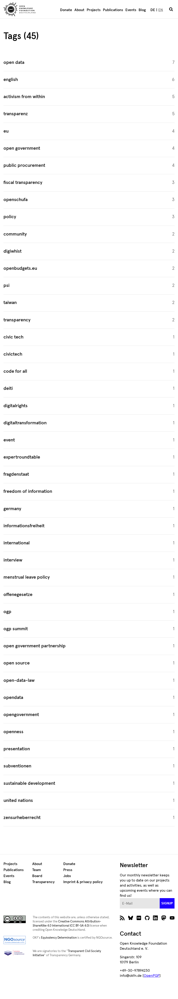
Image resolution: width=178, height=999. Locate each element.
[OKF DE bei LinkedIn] (155, 919)
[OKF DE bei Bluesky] (130, 919)
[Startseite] (25, 10)
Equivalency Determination (59, 937)
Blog (142, 10)
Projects (94, 10)
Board (37, 876)
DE (152, 10)
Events (130, 10)
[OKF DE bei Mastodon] (163, 919)
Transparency (43, 882)
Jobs (67, 876)
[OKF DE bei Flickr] (139, 919)
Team (36, 870)
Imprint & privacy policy (83, 882)
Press (67, 870)
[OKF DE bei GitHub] (147, 919)
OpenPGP (151, 975)
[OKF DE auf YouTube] (172, 919)
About (79, 10)
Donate (66, 10)
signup (167, 903)
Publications (113, 10)
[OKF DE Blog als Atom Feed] (122, 919)
